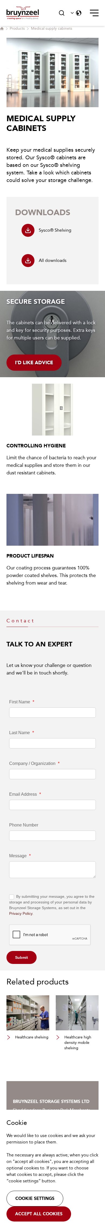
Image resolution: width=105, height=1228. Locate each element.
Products (17, 28)
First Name (21, 702)
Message (20, 855)
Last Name (21, 732)
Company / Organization (34, 763)
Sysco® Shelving (55, 230)
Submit (21, 957)
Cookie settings (34, 1198)
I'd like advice (34, 363)
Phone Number (23, 825)
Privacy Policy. (21, 913)
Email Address (25, 794)
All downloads (52, 260)
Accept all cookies (38, 1213)
